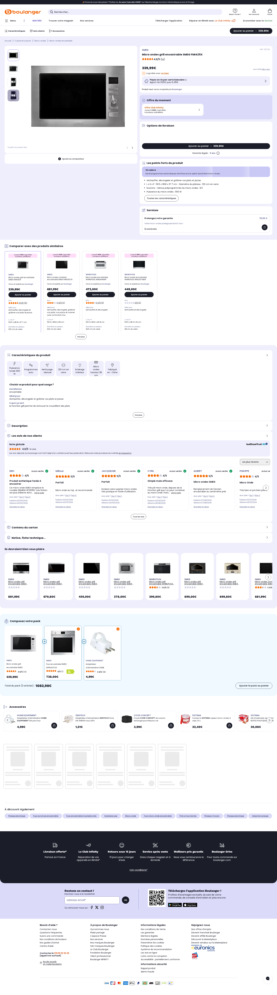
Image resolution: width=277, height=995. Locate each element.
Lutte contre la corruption (154, 956)
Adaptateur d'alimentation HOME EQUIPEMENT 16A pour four (97, 666)
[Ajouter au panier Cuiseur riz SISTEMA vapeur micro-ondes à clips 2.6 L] (229, 725)
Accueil (8, 41)
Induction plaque (260, 815)
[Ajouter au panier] (265, 227)
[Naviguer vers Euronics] (214, 948)
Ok (125, 900)
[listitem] (13, 68)
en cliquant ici (125, 453)
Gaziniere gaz (110, 815)
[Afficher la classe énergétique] (73, 671)
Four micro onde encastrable (158, 815)
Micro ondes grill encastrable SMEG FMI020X (123, 583)
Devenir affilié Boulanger (203, 935)
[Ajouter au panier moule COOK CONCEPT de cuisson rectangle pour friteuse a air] (171, 725)
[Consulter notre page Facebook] (91, 908)
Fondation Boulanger (100, 952)
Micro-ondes (40, 41)
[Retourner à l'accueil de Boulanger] (23, 11)
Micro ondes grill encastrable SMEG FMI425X (14, 666)
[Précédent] (127, 148)
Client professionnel (100, 956)
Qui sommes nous (99, 929)
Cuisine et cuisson (23, 41)
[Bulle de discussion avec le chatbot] (267, 979)
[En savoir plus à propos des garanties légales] (218, 153)
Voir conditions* (138, 870)
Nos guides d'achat (49, 942)
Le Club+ (165, 73)
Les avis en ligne (149, 952)
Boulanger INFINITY (99, 959)
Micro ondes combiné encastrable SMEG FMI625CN (266, 583)
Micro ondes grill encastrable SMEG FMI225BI (88, 583)
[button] (266, 488)
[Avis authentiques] (255, 444)
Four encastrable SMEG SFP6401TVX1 (56, 666)
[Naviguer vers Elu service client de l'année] (214, 955)
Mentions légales (149, 935)
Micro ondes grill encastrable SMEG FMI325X (52, 583)
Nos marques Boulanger (102, 942)
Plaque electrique (16, 815)
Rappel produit (148, 968)
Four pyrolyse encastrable (45, 815)
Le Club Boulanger (99, 949)
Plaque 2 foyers (211, 815)
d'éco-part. (266, 69)
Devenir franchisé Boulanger (205, 932)
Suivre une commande (51, 935)
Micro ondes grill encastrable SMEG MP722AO (193, 583)
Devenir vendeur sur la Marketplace (209, 942)
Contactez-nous (48, 929)
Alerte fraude (147, 971)
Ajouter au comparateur (73, 159)
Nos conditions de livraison (53, 939)
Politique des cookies (151, 946)
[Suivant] (132, 148)
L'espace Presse (98, 935)
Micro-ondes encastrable (61, 41)
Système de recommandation (156, 949)
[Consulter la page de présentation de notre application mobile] (175, 905)
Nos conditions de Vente (153, 929)
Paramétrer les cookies (152, 942)
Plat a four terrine (188, 815)
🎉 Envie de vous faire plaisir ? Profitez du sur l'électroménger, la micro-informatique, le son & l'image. (139, 2)
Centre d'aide (47, 946)
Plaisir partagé (97, 932)
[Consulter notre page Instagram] (102, 908)
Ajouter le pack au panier (254, 685)
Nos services (96, 939)
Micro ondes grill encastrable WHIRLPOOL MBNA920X (161, 583)
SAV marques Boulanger (102, 946)
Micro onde (130, 815)
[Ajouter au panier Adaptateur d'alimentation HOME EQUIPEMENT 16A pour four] (54, 725)
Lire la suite (39, 493)
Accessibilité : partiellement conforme (160, 959)
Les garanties (147, 932)
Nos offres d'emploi (201, 929)
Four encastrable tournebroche (81, 815)
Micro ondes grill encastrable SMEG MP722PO (229, 583)
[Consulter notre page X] (97, 908)
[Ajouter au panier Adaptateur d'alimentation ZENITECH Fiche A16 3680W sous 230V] (112, 725)
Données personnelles (152, 939)
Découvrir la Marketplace (204, 939)
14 (163, 59)
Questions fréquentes (51, 932)
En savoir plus (150, 228)
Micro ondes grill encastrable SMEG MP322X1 (17, 583)
